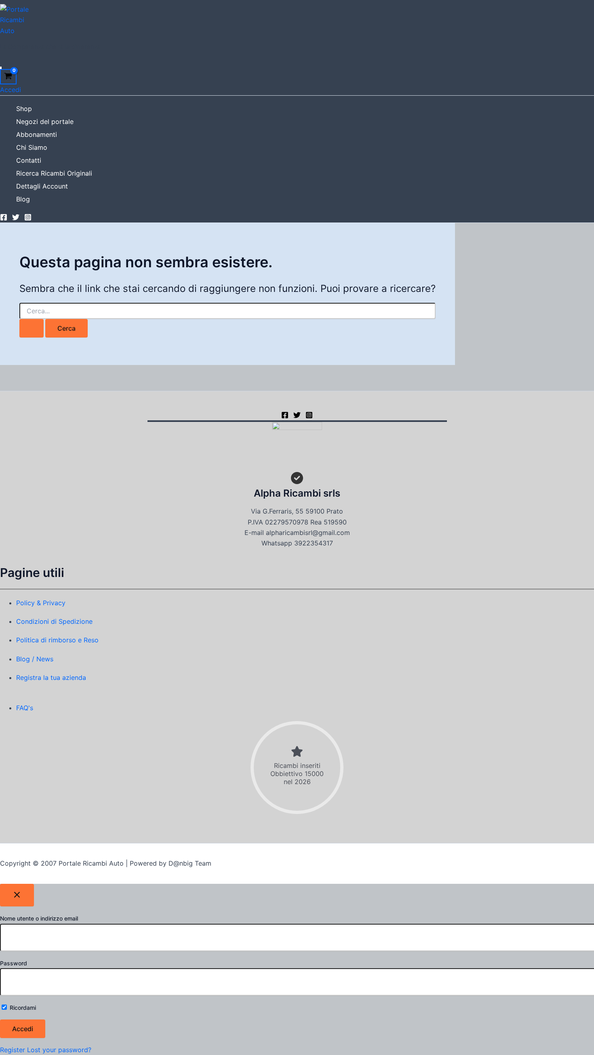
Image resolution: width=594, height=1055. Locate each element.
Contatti (28, 160)
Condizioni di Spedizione (54, 621)
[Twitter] (15, 218)
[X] (297, 416)
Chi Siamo (31, 147)
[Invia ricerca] (31, 328)
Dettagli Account (42, 186)
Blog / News (34, 659)
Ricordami (22, 1007)
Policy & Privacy (40, 603)
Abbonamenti (36, 134)
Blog (23, 199)
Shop (24, 109)
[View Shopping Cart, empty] (8, 77)
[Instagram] (28, 218)
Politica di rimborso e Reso (57, 640)
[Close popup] (17, 895)
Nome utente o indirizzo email (39, 918)
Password (13, 963)
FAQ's (24, 708)
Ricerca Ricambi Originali (54, 173)
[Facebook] (3, 218)
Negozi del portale (45, 121)
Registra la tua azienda (51, 677)
